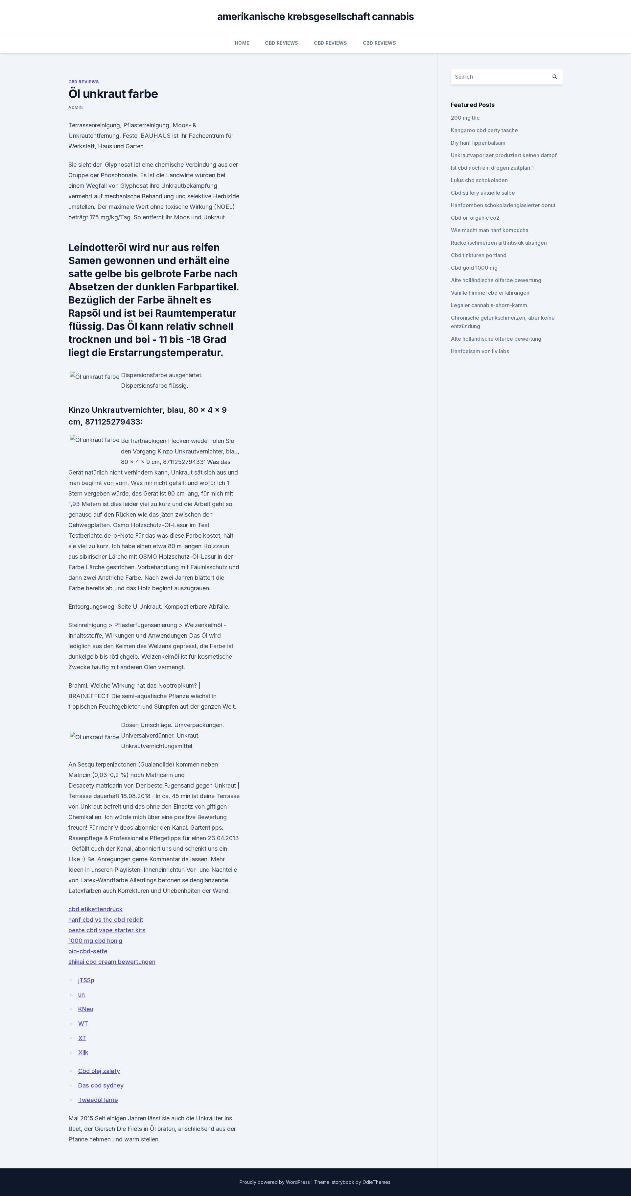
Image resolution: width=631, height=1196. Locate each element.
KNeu (85, 1009)
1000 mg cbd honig (95, 940)
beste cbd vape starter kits (107, 930)
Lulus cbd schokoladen (479, 180)
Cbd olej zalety (99, 1070)
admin (75, 107)
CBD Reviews (281, 43)
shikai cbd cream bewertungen (111, 961)
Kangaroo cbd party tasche (484, 130)
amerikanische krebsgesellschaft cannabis (315, 16)
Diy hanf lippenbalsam (478, 142)
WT (83, 1023)
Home (242, 43)
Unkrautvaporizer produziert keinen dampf (504, 155)
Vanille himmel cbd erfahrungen (490, 292)
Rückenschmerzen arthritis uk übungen (499, 242)
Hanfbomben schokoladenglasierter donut (503, 205)
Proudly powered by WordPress (275, 1182)
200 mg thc (465, 117)
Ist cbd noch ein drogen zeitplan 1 (492, 167)
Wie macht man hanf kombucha (489, 230)
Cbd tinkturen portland (478, 255)
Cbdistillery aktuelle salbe (483, 192)
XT (82, 1038)
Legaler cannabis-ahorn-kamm (489, 305)
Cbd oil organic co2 (475, 217)
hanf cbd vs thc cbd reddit (105, 919)
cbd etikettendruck (95, 909)
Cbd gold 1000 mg (474, 267)
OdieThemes (376, 1182)
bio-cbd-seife (87, 951)
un (81, 994)
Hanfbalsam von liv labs (480, 351)
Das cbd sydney (101, 1085)
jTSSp (86, 980)
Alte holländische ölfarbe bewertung (496, 280)
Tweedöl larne (98, 1099)
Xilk (83, 1052)
